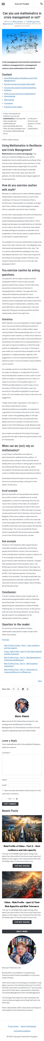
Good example (9, 96)
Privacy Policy (13, 1026)
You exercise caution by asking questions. (20, 88)
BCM (29, 21)
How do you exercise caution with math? (19, 84)
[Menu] (3, 4)
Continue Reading (22, 866)
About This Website (28, 1026)
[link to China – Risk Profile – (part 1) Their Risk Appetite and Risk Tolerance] (22, 884)
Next (40, 681)
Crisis (34, 21)
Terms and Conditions (22, 1031)
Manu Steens (18, 21)
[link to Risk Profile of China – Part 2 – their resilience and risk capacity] (22, 828)
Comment (6, 753)
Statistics (8, 90)
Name (5, 780)
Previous (5, 640)
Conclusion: (8, 103)
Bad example (9, 100)
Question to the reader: (13, 107)
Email (4, 785)
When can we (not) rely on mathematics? (20, 94)
